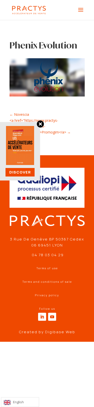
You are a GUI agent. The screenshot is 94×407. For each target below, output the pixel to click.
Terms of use (47, 268)
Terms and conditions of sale (47, 282)
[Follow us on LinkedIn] (42, 317)
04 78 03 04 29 (47, 255)
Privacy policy (47, 295)
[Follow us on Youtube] (52, 317)
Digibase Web (60, 331)
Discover (20, 172)
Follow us (47, 308)
